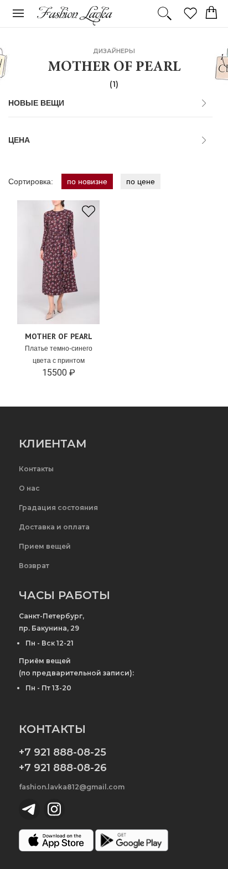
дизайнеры (114, 51)
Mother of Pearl (58, 336)
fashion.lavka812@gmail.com (72, 787)
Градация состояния (58, 507)
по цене (140, 181)
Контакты (36, 469)
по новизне (87, 181)
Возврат (34, 565)
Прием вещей (45, 546)
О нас (29, 488)
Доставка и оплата (54, 527)
